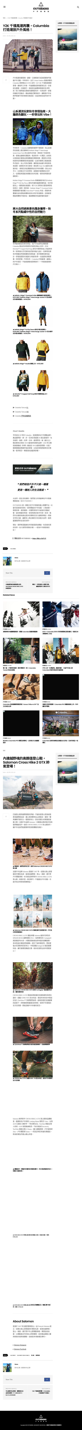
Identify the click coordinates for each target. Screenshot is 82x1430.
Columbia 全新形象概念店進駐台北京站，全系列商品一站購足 (60, 742)
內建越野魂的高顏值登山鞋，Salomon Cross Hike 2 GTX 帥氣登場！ (14, 586)
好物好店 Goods (46, 629)
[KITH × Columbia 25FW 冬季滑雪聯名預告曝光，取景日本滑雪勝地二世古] (60, 614)
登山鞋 (32, 1355)
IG (27, 407)
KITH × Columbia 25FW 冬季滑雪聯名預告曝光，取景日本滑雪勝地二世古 (60, 633)
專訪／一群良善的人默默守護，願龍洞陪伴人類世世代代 (41, 585)
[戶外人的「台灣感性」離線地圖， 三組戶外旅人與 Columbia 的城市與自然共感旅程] (60, 651)
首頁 (4, 18)
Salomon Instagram (20, 1345)
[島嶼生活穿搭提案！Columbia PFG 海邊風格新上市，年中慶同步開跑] (60, 687)
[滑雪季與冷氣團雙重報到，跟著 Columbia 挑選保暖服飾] (21, 614)
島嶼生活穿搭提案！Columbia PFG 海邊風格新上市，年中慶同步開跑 (60, 705)
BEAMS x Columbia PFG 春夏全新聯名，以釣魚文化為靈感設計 (21, 742)
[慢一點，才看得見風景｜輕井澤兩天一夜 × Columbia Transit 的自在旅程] (21, 651)
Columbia (13, 548)
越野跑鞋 (38, 1355)
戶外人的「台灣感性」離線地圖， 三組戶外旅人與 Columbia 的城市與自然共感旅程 (57, 669)
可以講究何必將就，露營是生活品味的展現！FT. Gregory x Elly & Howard (14, 1393)
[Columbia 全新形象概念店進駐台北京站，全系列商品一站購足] (60, 723)
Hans (4, 35)
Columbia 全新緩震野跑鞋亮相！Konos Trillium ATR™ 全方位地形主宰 (21, 705)
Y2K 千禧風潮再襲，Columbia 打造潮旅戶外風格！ (41, 1392)
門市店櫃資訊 (26, 416)
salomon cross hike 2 (23, 1355)
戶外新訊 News (7, 629)
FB (27, 412)
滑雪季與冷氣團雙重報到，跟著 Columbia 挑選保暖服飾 (20, 632)
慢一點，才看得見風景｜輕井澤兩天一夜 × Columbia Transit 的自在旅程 (19, 669)
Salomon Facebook (20, 1349)
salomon (13, 1355)
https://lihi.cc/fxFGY (39, 538)
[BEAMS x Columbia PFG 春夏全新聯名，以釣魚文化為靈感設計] (21, 723)
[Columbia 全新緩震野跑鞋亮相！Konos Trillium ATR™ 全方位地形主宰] (21, 687)
